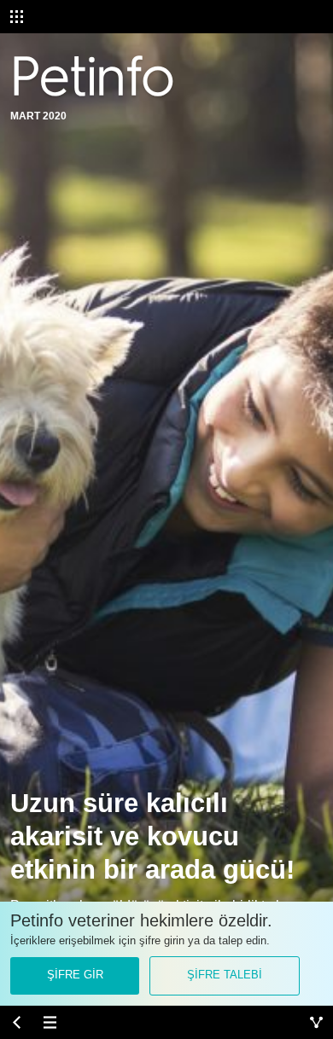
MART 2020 (38, 115)
